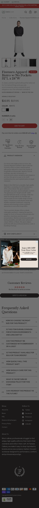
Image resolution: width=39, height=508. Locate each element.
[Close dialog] (37, 241)
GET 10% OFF (28, 259)
